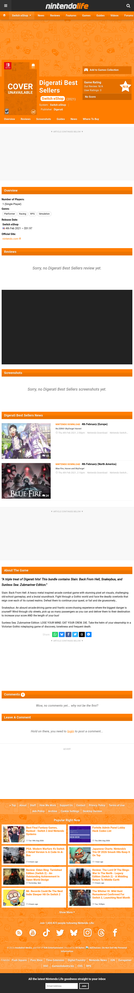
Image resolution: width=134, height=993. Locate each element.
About (22, 805)
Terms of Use (117, 805)
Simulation (44, 213)
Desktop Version (92, 811)
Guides (61, 119)
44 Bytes (79, 947)
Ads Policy (38, 811)
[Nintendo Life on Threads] (101, 933)
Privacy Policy (97, 805)
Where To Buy (91, 119)
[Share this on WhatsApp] (55, 634)
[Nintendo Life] (67, 6)
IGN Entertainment (53, 947)
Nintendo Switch (118, 432)
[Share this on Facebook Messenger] (89, 634)
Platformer (9, 213)
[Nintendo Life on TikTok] (46, 933)
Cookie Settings (70, 811)
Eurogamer (125, 960)
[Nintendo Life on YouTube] (33, 933)
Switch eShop (58, 104)
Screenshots (43, 119)
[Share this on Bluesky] (62, 634)
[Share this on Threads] (82, 634)
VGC (45, 966)
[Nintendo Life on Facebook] (115, 933)
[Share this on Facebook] (68, 634)
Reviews (26, 119)
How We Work (48, 805)
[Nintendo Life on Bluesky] (74, 933)
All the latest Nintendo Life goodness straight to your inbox (67, 979)
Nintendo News (98, 960)
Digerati (58, 109)
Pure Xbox (36, 960)
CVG (80, 966)
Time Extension (55, 960)
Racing (22, 213)
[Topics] (5, 5)
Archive (52, 811)
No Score (90, 96)
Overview (9, 119)
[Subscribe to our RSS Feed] (19, 933)
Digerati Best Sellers (58, 90)
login (70, 731)
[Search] (128, 5)
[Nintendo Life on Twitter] (60, 933)
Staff (33, 805)
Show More (66, 912)
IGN (112, 960)
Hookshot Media (23, 947)
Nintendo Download (97, 432)
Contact (80, 805)
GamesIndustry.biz (63, 966)
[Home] (4, 15)
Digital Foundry (76, 960)
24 (47, 495)
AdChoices (95, 947)
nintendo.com (10, 238)
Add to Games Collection (104, 69)
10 (47, 455)
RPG (32, 213)
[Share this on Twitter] (75, 634)
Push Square (19, 960)
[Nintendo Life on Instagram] (88, 933)
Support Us (66, 805)
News (74, 119)
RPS (88, 966)
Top (13, 805)
